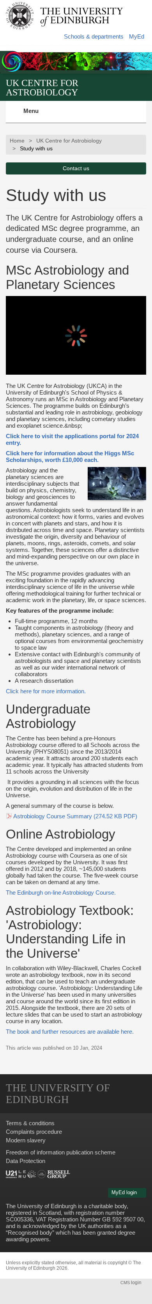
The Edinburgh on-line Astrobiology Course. (61, 892)
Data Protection (25, 1161)
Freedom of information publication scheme (60, 1152)
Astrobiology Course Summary (75, 816)
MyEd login (124, 1192)
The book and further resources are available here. (70, 1031)
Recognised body (30, 1232)
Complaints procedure (34, 1131)
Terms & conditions (30, 1123)
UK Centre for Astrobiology (42, 87)
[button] (145, 8)
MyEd (136, 36)
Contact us (76, 168)
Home (17, 141)
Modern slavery (26, 1140)
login (131, 1282)
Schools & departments (94, 36)
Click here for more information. (46, 691)
